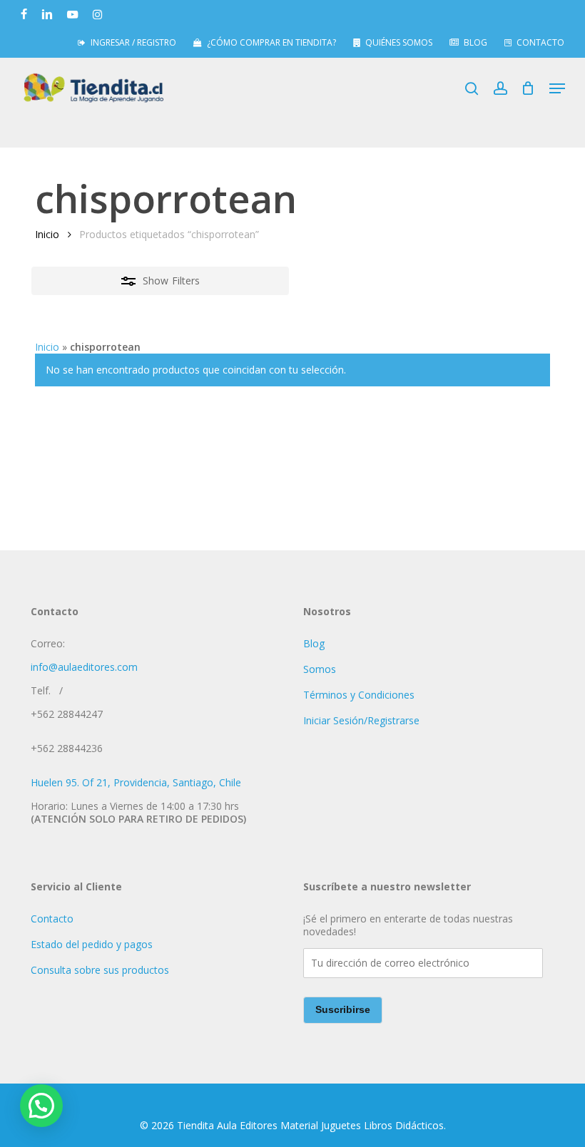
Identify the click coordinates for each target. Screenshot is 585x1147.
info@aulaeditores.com (84, 667)
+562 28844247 (67, 714)
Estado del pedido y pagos (92, 944)
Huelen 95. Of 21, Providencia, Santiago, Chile (136, 782)
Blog (314, 643)
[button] (557, 88)
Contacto (52, 918)
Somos (319, 669)
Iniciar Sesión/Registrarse (361, 720)
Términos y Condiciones (358, 694)
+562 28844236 (67, 748)
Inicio (47, 234)
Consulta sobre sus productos (100, 970)
